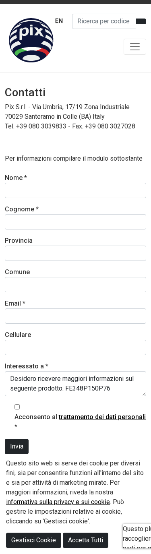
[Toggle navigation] (135, 47)
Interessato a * (26, 366)
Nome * (16, 178)
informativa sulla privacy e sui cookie (58, 502)
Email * (15, 303)
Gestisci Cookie (33, 540)
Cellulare (18, 335)
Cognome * (22, 209)
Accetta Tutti (85, 540)
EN (59, 21)
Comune (17, 272)
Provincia (19, 240)
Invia (16, 446)
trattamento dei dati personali (102, 417)
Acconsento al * (80, 421)
